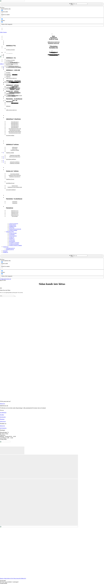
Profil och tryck (3, 421)
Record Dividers (12, 241)
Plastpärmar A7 (14, 103)
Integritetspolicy (3, 417)
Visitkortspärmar (15, 102)
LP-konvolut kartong (13, 235)
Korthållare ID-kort (12, 226)
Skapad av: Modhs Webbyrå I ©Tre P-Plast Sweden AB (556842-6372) (13, 578)
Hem (1, 280)
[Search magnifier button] (71, 4)
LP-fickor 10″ (11, 237)
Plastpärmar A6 (14, 103)
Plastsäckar (14, 203)
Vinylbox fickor (12, 239)
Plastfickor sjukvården (15, 163)
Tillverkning (5, 250)
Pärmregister (15, 216)
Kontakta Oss (53, 47)
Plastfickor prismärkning (13, 223)
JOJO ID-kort (11, 227)
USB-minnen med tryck (10, 248)
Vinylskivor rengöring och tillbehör (15, 245)
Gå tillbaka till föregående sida (5, 279)
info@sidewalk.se (3, 428)
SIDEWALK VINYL (10, 231)
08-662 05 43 (2, 403)
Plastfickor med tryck (53, 43)
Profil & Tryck (53, 39)
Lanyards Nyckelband (13, 230)
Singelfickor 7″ (12, 238)
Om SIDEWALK (3, 412)
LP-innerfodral (11, 234)
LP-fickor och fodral (13, 233)
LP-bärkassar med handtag (14, 244)
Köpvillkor (2, 414)
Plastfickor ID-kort (12, 224)
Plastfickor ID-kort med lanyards (15, 229)
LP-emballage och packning (14, 242)
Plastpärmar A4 (14, 103)
